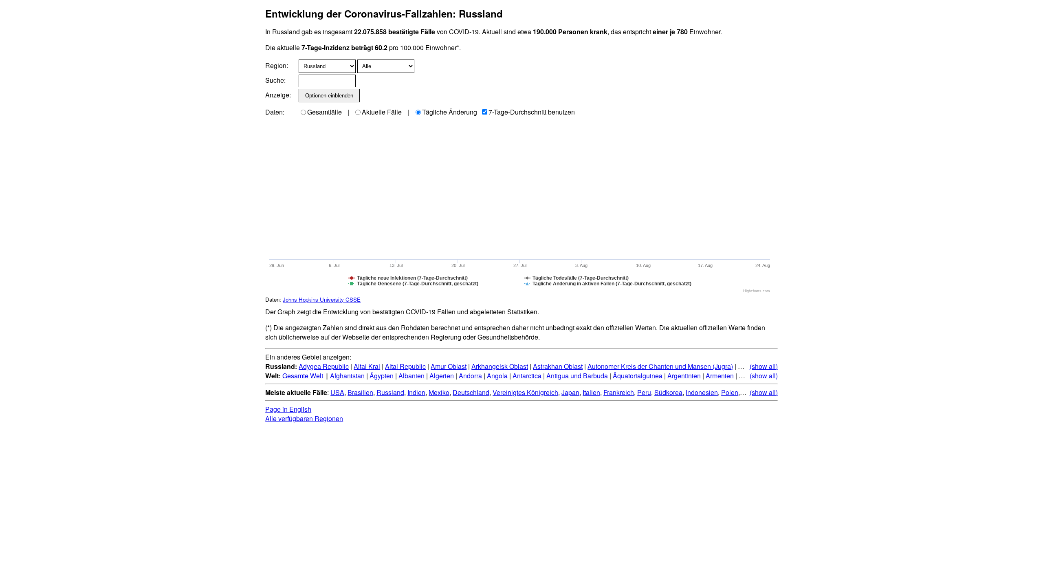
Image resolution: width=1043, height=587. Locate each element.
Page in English (288, 409)
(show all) (764, 366)
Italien (591, 392)
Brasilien (360, 392)
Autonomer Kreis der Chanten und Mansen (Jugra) (660, 366)
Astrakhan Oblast (558, 366)
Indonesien (702, 392)
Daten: (274, 112)
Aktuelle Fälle (382, 112)
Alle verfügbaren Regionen (304, 418)
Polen (729, 392)
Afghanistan (347, 375)
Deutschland (471, 392)
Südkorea (668, 392)
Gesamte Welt (302, 375)
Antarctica (527, 375)
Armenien (720, 375)
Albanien (411, 375)
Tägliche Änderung (449, 112)
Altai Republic (405, 366)
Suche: (275, 80)
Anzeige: (277, 94)
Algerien (441, 375)
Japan (570, 392)
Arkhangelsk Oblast (499, 366)
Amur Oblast (448, 366)
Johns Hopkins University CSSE (322, 299)
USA (337, 392)
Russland (390, 392)
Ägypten (382, 375)
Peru (644, 392)
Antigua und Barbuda (577, 375)
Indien (416, 392)
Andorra (470, 375)
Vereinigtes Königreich (525, 392)
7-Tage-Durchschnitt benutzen (531, 112)
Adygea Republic (324, 366)
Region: (276, 65)
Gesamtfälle (324, 112)
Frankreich (618, 392)
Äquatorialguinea (637, 375)
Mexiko (439, 392)
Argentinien (684, 375)
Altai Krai (367, 366)
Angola (497, 375)
